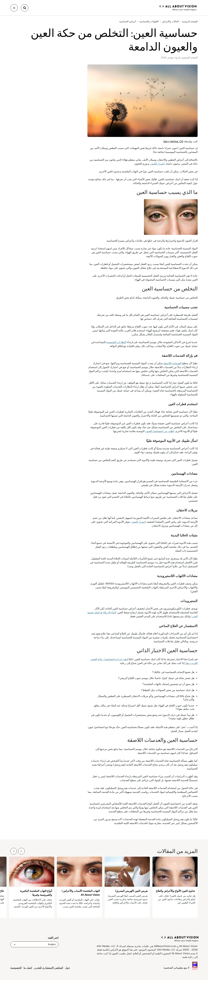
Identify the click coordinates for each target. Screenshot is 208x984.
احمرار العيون (157, 163)
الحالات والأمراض (170, 21)
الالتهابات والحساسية (149, 21)
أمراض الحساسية (127, 21)
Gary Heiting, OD (173, 141)
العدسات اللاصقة (172, 363)
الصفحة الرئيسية (190, 21)
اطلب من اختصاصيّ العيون (159, 431)
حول (67, 967)
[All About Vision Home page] (178, 7)
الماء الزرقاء (109, 612)
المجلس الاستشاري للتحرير (48, 967)
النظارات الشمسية (116, 342)
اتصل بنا (28, 967)
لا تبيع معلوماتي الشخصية (176, 967)
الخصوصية (16, 967)
